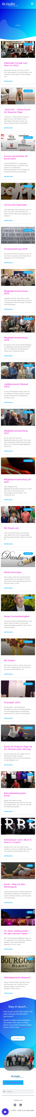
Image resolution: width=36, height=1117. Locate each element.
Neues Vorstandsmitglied (16, 616)
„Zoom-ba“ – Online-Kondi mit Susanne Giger (17, 110)
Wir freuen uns (11, 528)
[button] (32, 3)
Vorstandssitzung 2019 (15, 249)
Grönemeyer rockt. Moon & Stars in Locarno (17, 841)
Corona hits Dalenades (15, 205)
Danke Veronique (12, 572)
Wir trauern (9, 660)
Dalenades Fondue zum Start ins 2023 (15, 64)
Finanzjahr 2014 (12, 702)
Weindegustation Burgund (17, 977)
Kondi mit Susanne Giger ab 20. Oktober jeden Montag (18, 747)
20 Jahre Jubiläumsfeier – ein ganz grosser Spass (17, 932)
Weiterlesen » (8, 81)
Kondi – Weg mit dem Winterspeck (14, 885)
